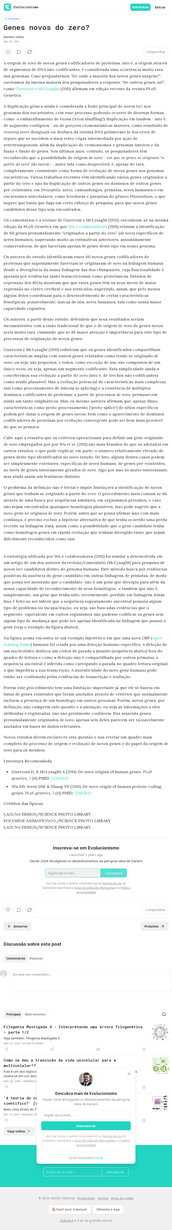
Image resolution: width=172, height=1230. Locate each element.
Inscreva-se (140, 7)
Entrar (160, 7)
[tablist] (24, 958)
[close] (129, 1073)
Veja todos (16, 1131)
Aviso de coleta (122, 1198)
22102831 (82, 793)
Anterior (20, 926)
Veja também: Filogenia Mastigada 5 (32, 1038)
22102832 (60, 778)
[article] (86, 1038)
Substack (66, 1220)
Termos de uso (112, 1136)
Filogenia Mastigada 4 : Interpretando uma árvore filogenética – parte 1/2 (73, 1029)
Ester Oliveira (33, 1043)
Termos (102, 1198)
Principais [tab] (13, 1014)
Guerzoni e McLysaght (37, 88)
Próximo (151, 926)
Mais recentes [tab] (35, 1014)
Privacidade (86, 1198)
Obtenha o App (108, 1209)
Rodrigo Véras (14, 37)
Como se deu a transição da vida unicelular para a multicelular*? (60, 1063)
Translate (13, 18)
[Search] (163, 1014)
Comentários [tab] (15, 958)
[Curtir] (8, 51)
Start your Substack (71, 1209)
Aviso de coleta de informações (94, 1140)
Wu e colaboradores (87, 226)
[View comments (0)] (18, 51)
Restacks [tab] (36, 958)
